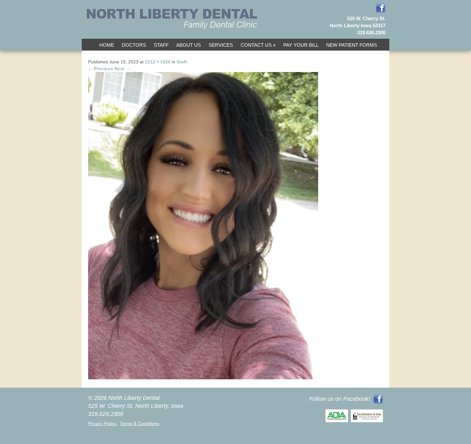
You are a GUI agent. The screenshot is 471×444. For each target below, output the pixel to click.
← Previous (100, 68)
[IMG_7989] (203, 377)
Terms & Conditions (139, 423)
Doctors (134, 45)
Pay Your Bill (300, 45)
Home (106, 45)
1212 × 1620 (157, 61)
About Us (188, 45)
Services (221, 45)
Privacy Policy (102, 423)
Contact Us (256, 45)
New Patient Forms (351, 45)
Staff (161, 45)
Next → (122, 68)
